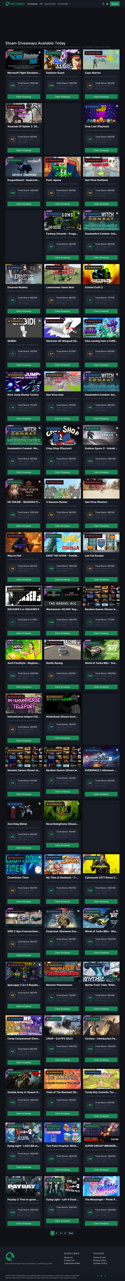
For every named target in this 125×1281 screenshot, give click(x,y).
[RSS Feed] (105, 1276)
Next (71, 1233)
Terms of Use (99, 1257)
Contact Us (69, 1260)
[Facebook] (97, 1276)
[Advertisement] (64, 22)
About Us (68, 1257)
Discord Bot (50, 4)
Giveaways (32, 4)
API (41, 4)
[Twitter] (101, 1276)
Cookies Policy (100, 1263)
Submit (115, 4)
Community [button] (63, 4)
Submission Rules (72, 1263)
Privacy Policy (99, 1260)
